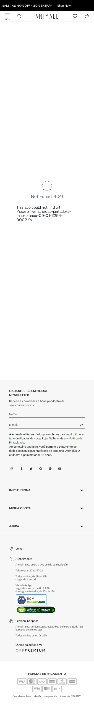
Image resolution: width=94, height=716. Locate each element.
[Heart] (75, 16)
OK (82, 424)
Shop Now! (64, 5)
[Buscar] (19, 16)
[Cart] (86, 16)
